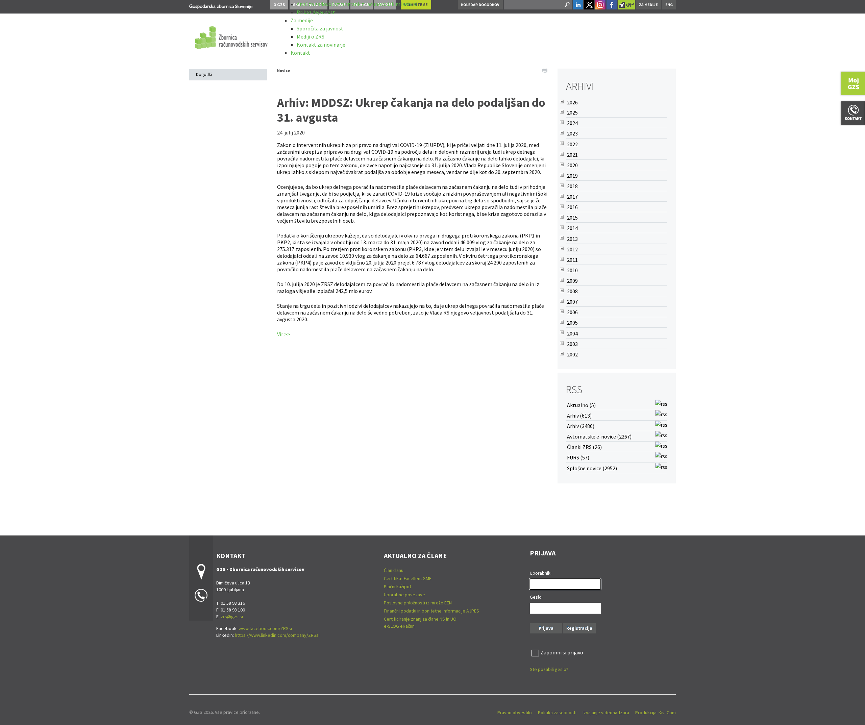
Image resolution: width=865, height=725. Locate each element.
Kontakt (300, 52)
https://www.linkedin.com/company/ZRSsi (277, 635)
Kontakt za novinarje (321, 44)
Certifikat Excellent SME (407, 578)
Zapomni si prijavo (562, 652)
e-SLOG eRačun (399, 626)
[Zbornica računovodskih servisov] (220, 5)
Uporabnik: (540, 573)
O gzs (279, 4)
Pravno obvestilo (514, 712)
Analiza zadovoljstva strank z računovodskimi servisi (357, 4)
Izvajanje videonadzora (606, 712)
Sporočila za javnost (320, 28)
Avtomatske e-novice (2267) (599, 436)
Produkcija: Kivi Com (655, 712)
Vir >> (283, 334)
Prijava (546, 628)
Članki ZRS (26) (584, 447)
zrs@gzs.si (232, 617)
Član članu (393, 570)
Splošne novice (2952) (592, 468)
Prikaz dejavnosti (317, 12)
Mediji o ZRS (310, 36)
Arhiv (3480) (580, 426)
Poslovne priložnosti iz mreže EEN (418, 603)
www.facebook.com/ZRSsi (265, 628)
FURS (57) (578, 457)
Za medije (302, 20)
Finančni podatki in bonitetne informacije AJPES (431, 611)
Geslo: (536, 597)
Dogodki (204, 74)
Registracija (579, 628)
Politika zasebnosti (557, 712)
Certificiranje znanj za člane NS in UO (420, 619)
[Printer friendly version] (544, 70)
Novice (283, 70)
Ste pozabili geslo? (549, 669)
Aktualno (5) (581, 405)
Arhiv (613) (579, 415)
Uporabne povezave (404, 595)
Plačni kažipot (397, 586)
